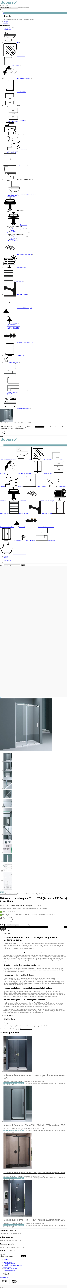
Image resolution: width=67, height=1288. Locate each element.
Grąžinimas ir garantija (10, 1268)
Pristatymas (7, 1267)
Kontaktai (6, 1259)
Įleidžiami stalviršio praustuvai (15, 226)
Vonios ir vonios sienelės (24, 408)
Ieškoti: (2, 565)
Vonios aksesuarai (14, 362)
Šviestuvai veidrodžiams (13, 328)
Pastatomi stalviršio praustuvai (15, 234)
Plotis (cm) (3, 925)
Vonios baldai (21, 376)
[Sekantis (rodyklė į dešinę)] (2, 1287)
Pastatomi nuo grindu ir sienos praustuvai (18, 232)
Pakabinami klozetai (13, 195)
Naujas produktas (8, 27)
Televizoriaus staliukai (13, 121)
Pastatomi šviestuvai (13, 327)
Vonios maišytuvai (12, 152)
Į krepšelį (3, 928)
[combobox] (23, 7)
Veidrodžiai (10, 393)
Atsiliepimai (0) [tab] (8, 1015)
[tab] (35, 973)
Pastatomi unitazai (12, 196)
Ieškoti (23, 565)
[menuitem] (35, 21)
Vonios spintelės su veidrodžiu (15, 394)
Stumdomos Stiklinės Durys (24, 308)
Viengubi (13, 231)
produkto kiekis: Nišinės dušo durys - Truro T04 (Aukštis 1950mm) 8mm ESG (23, 926)
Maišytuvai (20, 135)
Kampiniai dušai (21, 92)
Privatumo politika (9, 1270)
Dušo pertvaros (16, 65)
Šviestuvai (12, 315)
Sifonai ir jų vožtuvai (22, 294)
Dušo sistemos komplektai (24, 78)
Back (8, 106)
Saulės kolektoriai (22, 267)
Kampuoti (13, 238)
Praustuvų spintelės (12, 392)
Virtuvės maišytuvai (12, 151)
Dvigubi (12, 230)
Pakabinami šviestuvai (13, 326)
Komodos (19, 105)
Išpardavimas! (7, 29)
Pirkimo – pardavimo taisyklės (12, 1265)
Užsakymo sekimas (9, 1264)
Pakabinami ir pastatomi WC (25, 179)
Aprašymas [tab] (6, 933)
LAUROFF (10, 1277)
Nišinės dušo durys (22, 166)
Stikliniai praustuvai (12, 240)
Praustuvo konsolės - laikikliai (25, 254)
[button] (1, 697)
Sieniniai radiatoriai (19, 281)
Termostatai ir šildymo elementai (25, 342)
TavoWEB (3, 1277)
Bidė (18, 42)
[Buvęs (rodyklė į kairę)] (0, 1287)
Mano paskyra (7, 1262)
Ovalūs (13, 239)
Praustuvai (20, 210)
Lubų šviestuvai (11, 324)
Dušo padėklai (21, 56)
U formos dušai (21, 355)
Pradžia (2, 894)
